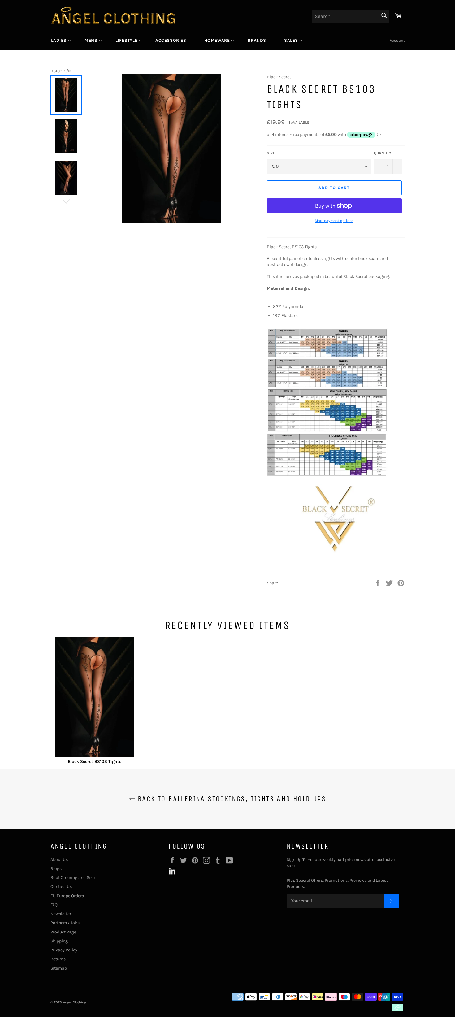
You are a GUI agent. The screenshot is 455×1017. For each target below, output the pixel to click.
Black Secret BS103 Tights (94, 761)
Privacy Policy (63, 950)
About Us (59, 859)
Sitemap (58, 968)
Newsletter (60, 913)
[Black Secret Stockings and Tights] (336, 551)
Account (397, 40)
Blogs (56, 868)
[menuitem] (61, 40)
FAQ (54, 904)
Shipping (59, 941)
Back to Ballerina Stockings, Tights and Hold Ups (230, 798)
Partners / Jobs (65, 922)
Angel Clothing (74, 1002)
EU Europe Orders (67, 895)
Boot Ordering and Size (72, 877)
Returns (58, 959)
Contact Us (61, 886)
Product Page (63, 932)
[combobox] (350, 16)
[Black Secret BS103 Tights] (95, 698)
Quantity (382, 153)
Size (271, 153)
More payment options (334, 221)
